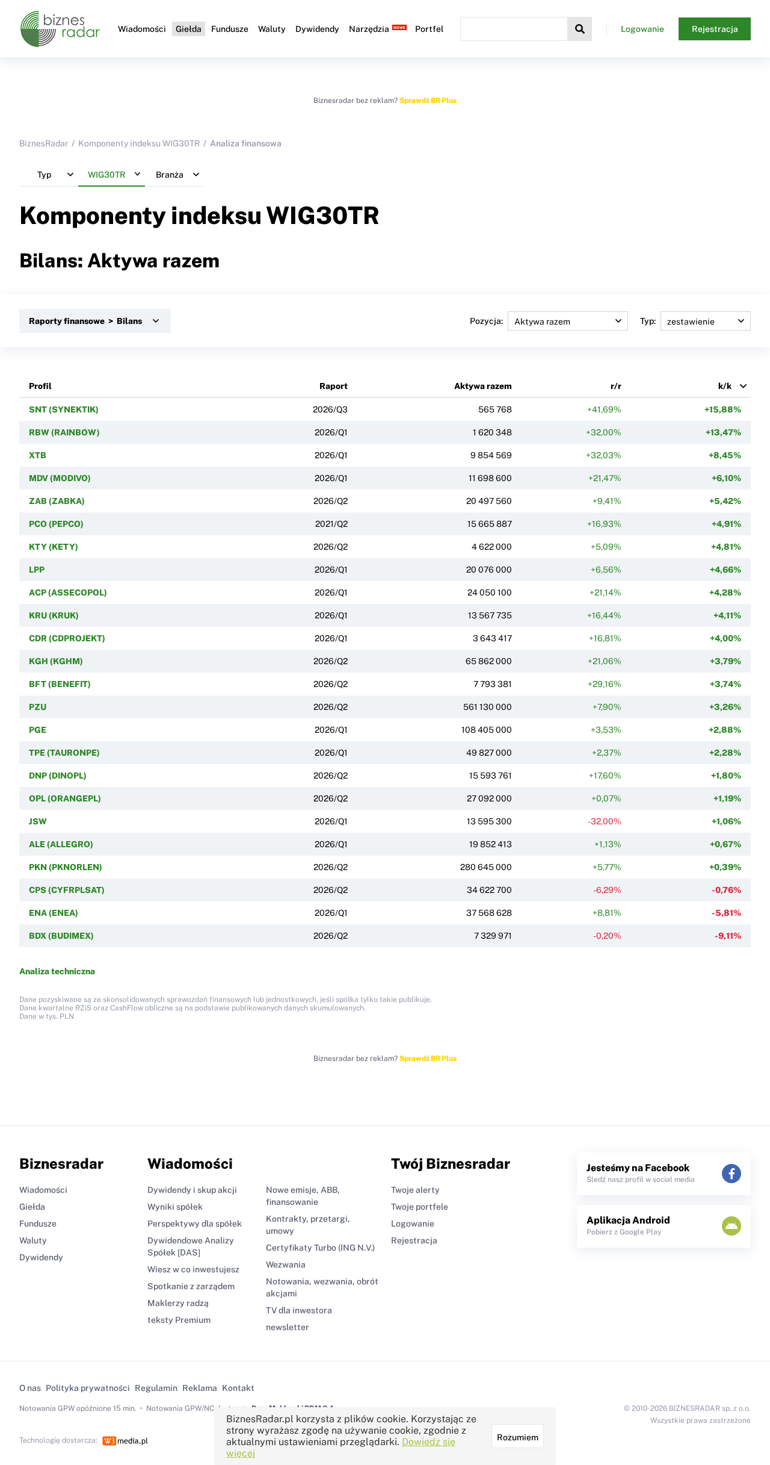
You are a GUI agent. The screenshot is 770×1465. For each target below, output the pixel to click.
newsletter (287, 1327)
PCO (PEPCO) (56, 524)
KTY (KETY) (53, 547)
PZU (37, 707)
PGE (37, 730)
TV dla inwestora (299, 1310)
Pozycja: (486, 321)
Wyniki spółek (175, 1207)
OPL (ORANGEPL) (65, 798)
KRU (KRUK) (54, 615)
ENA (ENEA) (53, 913)
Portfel (429, 29)
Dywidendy (317, 29)
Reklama (199, 1388)
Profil (40, 386)
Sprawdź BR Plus (428, 100)
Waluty (272, 29)
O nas (30, 1388)
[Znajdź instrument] (580, 29)
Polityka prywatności (88, 1388)
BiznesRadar (43, 143)
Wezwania (286, 1264)
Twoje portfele (419, 1207)
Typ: (648, 321)
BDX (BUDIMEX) (61, 936)
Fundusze (229, 29)
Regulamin (156, 1388)
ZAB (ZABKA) (57, 501)
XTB (37, 455)
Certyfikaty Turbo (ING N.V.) (320, 1247)
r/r (616, 386)
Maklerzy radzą (178, 1303)
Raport (333, 386)
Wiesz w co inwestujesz (193, 1269)
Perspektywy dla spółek (194, 1223)
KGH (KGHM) (56, 661)
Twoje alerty (415, 1190)
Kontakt (238, 1388)
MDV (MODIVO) (60, 478)
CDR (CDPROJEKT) (67, 638)
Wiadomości (142, 29)
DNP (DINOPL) (58, 775)
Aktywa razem (483, 386)
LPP (37, 569)
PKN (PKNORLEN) (65, 867)
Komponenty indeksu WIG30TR (139, 143)
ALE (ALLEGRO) (61, 844)
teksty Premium (179, 1320)
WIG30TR (323, 215)
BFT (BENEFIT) (60, 684)
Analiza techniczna (57, 971)
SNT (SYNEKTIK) (64, 409)
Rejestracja (715, 29)
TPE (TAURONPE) (64, 752)
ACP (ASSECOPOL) (68, 592)
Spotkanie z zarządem (191, 1286)
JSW (38, 821)
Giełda (189, 29)
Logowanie (642, 29)
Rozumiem (517, 1437)
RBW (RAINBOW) (64, 432)
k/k (725, 386)
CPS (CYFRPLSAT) (67, 890)
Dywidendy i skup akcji (192, 1190)
